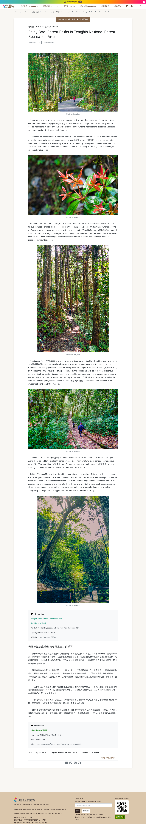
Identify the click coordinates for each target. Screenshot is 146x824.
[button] (140, 6)
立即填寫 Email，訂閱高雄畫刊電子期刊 (88, 801)
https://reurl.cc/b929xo (47, 637)
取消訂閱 (86, 811)
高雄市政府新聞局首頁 (122, 807)
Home (17, 12)
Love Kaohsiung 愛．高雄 (30, 12)
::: (14, 5)
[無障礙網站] (120, 817)
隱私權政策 (17, 804)
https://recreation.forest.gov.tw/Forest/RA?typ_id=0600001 (59, 744)
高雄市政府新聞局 (24, 799)
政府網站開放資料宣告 (41, 804)
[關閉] (144, 2)
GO (80, 2)
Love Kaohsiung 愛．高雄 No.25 (52, 12)
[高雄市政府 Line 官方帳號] (131, 6)
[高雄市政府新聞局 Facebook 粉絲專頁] (127, 6)
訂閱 (77, 811)
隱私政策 (101, 817)
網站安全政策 (27, 804)
